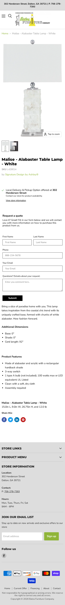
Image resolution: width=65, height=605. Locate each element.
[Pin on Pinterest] (23, 419)
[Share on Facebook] (4, 419)
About (46, 588)
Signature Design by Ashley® (21, 174)
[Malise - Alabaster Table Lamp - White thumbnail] (5, 146)
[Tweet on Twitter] (10, 419)
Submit (12, 298)
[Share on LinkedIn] (16, 419)
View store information (16, 200)
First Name (7, 237)
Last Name (38, 237)
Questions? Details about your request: (21, 276)
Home (5, 33)
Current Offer (20, 588)
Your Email (7, 263)
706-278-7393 (12, 491)
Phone (5, 250)
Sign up (51, 536)
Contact (57, 588)
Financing (35, 588)
